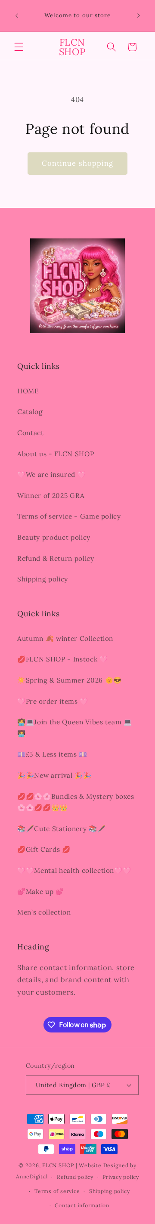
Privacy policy (120, 1177)
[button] (19, 47)
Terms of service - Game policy (69, 516)
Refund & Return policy (55, 558)
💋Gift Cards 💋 (44, 849)
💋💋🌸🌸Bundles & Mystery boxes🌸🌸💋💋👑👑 (75, 802)
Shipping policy (42, 579)
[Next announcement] (138, 15)
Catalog (30, 412)
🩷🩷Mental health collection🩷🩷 (74, 870)
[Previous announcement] (16, 15)
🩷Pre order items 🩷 (52, 701)
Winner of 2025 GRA (51, 495)
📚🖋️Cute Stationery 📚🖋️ (61, 829)
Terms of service (57, 1191)
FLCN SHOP (58, 1165)
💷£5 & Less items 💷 (52, 754)
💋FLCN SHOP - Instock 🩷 (62, 659)
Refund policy (75, 1177)
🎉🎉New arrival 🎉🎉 (54, 775)
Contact (30, 433)
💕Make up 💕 (40, 891)
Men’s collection (44, 912)
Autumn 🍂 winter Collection (65, 638)
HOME (28, 391)
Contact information (82, 1205)
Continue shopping (78, 163)
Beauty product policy (53, 537)
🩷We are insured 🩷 (51, 474)
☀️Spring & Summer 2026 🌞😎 (69, 680)
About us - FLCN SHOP (55, 454)
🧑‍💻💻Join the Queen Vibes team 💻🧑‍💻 (74, 728)
